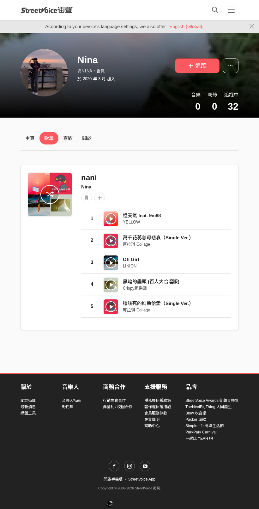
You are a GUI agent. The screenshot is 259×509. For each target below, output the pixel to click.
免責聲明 (152, 419)
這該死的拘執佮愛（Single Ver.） (158, 303)
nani (89, 177)
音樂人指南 (71, 400)
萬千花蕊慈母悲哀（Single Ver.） (158, 237)
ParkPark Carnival (201, 432)
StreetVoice (47, 10)
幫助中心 (152, 426)
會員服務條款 (155, 413)
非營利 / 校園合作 (117, 407)
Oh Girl (131, 259)
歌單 (49, 138)
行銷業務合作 (114, 400)
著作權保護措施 (157, 407)
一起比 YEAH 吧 (199, 438)
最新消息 (28, 407)
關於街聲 (28, 400)
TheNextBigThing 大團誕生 (208, 407)
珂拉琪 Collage (136, 244)
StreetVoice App (141, 479)
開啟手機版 (113, 479)
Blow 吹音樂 (195, 413)
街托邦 (67, 407)
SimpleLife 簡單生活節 (204, 426)
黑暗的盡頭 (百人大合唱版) (151, 281)
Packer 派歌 (195, 419)
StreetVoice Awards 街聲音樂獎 (211, 400)
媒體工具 (28, 413)
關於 (87, 138)
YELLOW (131, 222)
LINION (129, 266)
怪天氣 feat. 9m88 (142, 215)
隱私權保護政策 (157, 400)
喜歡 (68, 138)
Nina (86, 186)
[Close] (252, 26)
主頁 (30, 138)
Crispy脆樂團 (135, 288)
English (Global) (185, 26)
